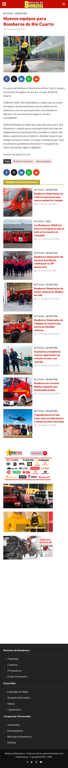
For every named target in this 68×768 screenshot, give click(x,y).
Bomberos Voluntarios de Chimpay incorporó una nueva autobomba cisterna (48, 325)
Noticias (8, 13)
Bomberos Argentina (23, 161)
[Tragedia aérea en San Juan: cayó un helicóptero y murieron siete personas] (17, 423)
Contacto (12, 664)
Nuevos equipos (43, 161)
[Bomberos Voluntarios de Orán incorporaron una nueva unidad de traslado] (17, 201)
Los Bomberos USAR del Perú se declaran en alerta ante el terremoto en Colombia (49, 230)
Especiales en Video (17, 691)
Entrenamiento (15, 730)
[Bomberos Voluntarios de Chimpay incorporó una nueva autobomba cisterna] (17, 328)
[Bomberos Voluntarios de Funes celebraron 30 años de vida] (17, 296)
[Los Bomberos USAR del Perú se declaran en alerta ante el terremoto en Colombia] (17, 233)
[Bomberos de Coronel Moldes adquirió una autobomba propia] (17, 391)
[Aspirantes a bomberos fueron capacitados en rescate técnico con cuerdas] (17, 359)
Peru (48, 221)
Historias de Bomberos (19, 736)
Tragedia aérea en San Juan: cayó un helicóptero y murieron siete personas (49, 418)
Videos (11, 703)
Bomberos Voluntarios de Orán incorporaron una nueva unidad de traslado (48, 197)
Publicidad (12, 658)
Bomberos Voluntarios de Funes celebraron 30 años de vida (48, 292)
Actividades (13, 724)
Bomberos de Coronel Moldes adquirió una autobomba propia (46, 386)
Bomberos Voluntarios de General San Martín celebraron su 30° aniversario (48, 261)
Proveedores (14, 670)
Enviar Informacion (17, 676)
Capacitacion (14, 709)
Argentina (21, 13)
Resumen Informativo (18, 697)
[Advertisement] (34, 597)
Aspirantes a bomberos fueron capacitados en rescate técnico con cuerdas (47, 356)
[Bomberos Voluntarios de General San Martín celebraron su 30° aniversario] (17, 265)
